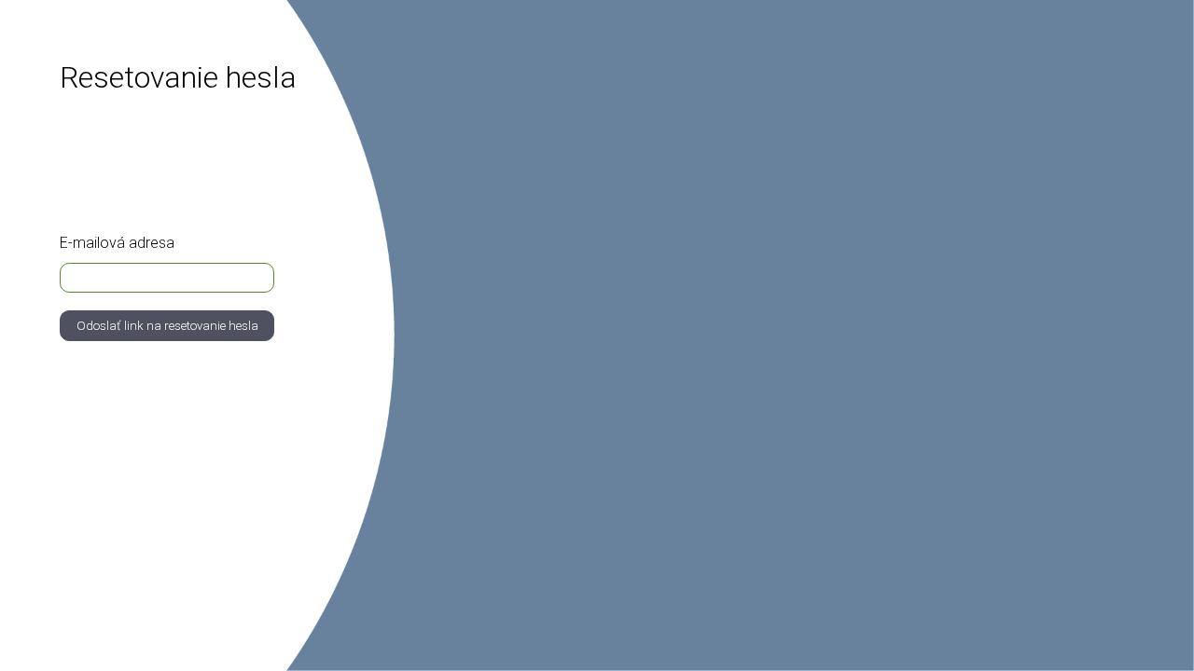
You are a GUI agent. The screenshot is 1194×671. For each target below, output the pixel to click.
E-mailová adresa (117, 243)
